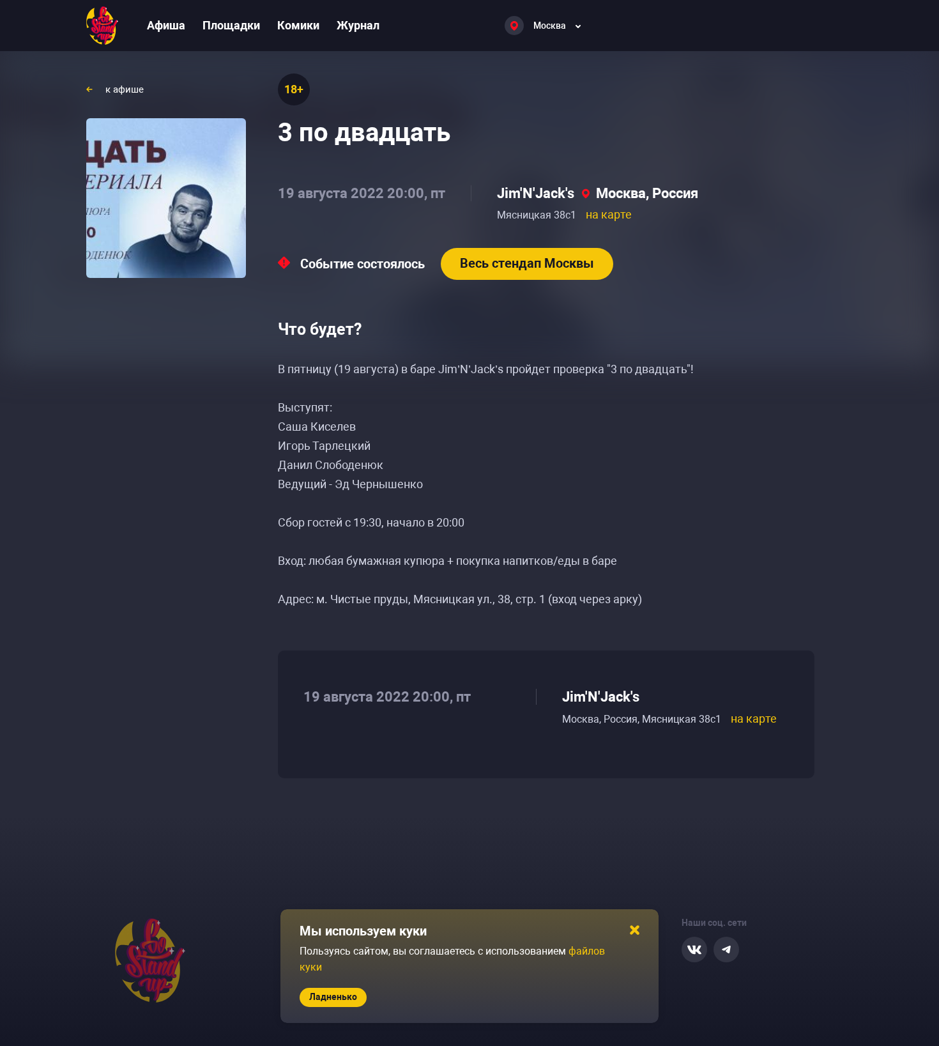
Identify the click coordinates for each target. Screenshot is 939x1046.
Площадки (231, 25)
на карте (609, 214)
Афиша (166, 25)
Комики (298, 25)
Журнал (358, 25)
